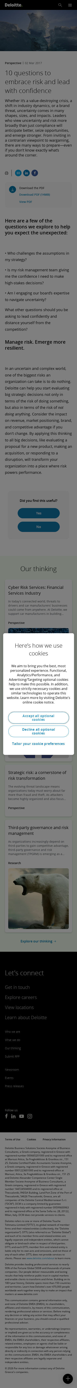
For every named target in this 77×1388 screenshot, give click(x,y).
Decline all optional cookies (38, 731)
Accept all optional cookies (38, 718)
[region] (38, 694)
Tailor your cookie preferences (38, 743)
